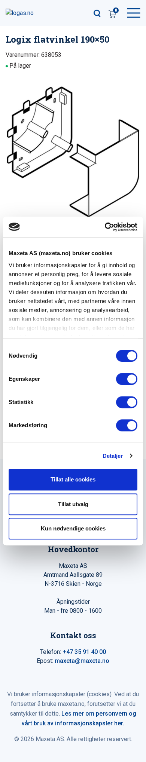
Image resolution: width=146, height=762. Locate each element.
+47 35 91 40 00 (84, 651)
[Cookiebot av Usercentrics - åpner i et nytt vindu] (105, 227)
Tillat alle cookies (73, 479)
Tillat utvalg (73, 504)
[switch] (126, 379)
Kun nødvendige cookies (73, 528)
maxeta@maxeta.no (82, 660)
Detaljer (113, 456)
